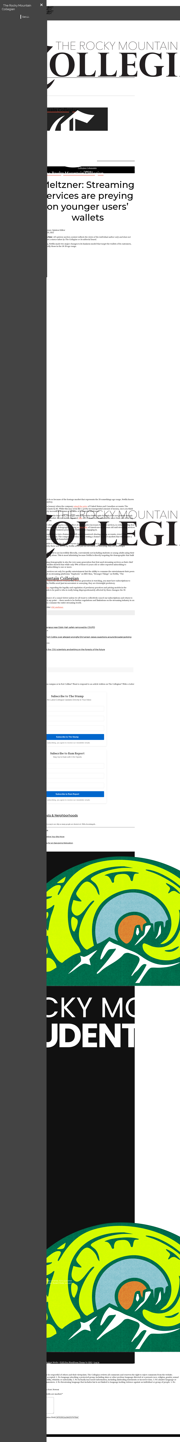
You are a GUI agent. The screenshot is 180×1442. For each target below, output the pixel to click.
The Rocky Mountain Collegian (16, 7)
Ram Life (26, 17)
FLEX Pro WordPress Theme (72, 1362)
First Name (36, 714)
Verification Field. (48, 1417)
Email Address (37, 704)
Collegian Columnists (87, 168)
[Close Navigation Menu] (41, 5)
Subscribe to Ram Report (67, 794)
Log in (96, 1362)
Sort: (53, 1389)
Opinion (87, 171)
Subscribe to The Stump (67, 737)
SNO (90, 1362)
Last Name (36, 724)
